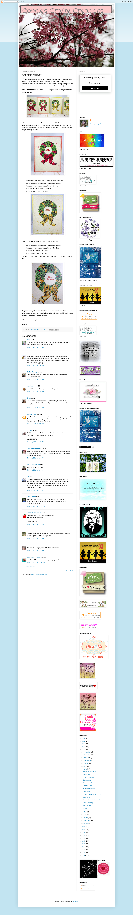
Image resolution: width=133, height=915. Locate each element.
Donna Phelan (32, 414)
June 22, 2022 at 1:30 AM (35, 391)
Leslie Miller (31, 496)
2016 (84, 841)
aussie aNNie (31, 386)
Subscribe (95, 88)
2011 (83, 855)
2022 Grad (86, 797)
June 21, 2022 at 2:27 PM (35, 379)
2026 (84, 738)
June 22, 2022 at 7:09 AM (35, 424)
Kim (28, 531)
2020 (84, 830)
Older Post (69, 571)
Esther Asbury (32, 372)
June (85, 769)
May (85, 812)
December (87, 752)
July (85, 766)
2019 (84, 832)
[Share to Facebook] (56, 330)
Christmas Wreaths (89, 783)
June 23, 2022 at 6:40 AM (35, 470)
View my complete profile (98, 124)
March (86, 817)
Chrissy (29, 430)
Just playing (87, 780)
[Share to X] (54, 330)
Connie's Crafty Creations (63, 10)
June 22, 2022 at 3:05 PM (35, 458)
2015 (84, 844)
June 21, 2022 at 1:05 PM (35, 365)
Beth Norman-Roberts (34, 448)
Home (48, 571)
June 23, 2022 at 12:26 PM (36, 506)
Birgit (29, 398)
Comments (86, 889)
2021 (84, 827)
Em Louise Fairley (33, 464)
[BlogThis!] (52, 330)
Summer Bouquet (89, 788)
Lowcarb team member (35, 513)
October (86, 758)
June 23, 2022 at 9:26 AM (35, 490)
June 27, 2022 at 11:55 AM (36, 562)
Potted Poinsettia (88, 777)
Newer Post (26, 571)
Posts (84, 885)
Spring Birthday (88, 803)
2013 (84, 849)
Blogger (75, 901)
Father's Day (87, 785)
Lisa (28, 476)
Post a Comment (30, 567)
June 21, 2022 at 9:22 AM (35, 347)
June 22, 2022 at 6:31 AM (35, 407)
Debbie (29, 354)
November (87, 755)
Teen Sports (87, 805)
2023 (84, 747)
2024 (84, 744)
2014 (84, 847)
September (87, 760)
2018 (84, 835)
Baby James (87, 791)
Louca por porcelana (34, 557)
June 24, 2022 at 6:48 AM (35, 538)
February (87, 820)
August (86, 763)
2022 (84, 749)
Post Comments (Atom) (39, 574)
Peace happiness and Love (92, 794)
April (28, 340)
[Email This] (50, 330)
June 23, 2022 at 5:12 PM (35, 524)
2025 (84, 741)
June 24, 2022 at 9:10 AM (35, 550)
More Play (86, 774)
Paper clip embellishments (91, 800)
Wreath (85, 808)
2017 (84, 838)
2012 (84, 852)
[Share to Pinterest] (58, 330)
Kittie (29, 545)
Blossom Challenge (89, 771)
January (86, 823)
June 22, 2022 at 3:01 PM (35, 442)
